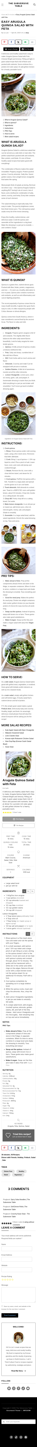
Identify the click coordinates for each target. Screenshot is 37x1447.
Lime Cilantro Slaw (12, 736)
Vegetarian (18, 1175)
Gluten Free (8, 1171)
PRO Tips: (8, 131)
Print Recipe (28, 49)
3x (32, 891)
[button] (2, 4)
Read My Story (17, 1371)
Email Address (6, 1255)
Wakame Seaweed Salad (14, 733)
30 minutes (11, 14)
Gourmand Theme (13, 1410)
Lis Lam (6, 33)
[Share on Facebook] (11, 42)
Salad (33, 1157)
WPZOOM (27, 1410)
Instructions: (9, 128)
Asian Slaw (9, 747)
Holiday (20, 1157)
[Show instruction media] (28, 934)
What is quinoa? (11, 123)
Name (3, 1244)
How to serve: (10, 134)
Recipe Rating (6, 1276)
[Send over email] (25, 42)
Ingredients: (9, 125)
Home (3, 14)
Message (4, 1285)
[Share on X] (18, 42)
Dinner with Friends (9, 1157)
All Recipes (15, 1155)
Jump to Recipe (12, 49)
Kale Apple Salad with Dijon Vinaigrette (19, 730)
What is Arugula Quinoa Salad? (16, 120)
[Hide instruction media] (32, 934)
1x (24, 891)
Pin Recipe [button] (19, 825)
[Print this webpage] (32, 42)
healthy (21, 1171)
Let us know (17, 1137)
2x (28, 891)
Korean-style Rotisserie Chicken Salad (19, 738)
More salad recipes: (12, 136)
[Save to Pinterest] (4, 42)
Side (4, 1160)
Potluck (27, 1157)
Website (4, 1265)
